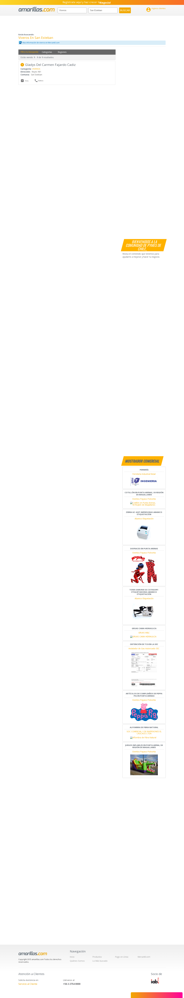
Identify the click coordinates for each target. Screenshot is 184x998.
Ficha (26, 81)
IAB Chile (155, 980)
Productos (97, 956)
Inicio (72, 956)
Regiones (62, 52)
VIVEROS (36, 68)
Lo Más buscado (100, 960)
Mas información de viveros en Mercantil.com (41, 42)
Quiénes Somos (77, 960)
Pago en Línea (121, 956)
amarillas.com (36, 9)
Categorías (47, 52)
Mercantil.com (144, 956)
